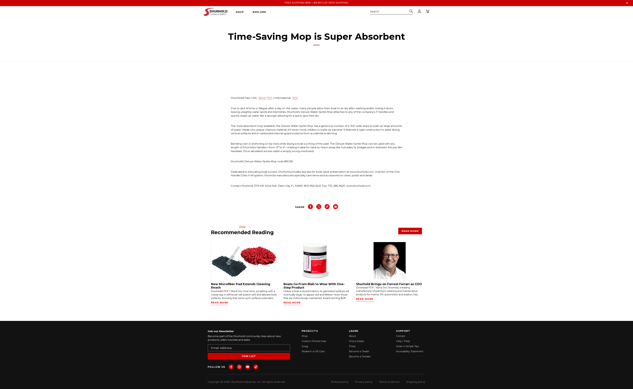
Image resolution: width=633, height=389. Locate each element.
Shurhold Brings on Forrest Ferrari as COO (389, 284)
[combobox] (391, 12)
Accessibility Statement (409, 351)
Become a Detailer (360, 356)
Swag (305, 346)
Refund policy (339, 381)
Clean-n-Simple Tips (407, 346)
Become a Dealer (359, 351)
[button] (241, 12)
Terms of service (389, 381)
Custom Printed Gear (314, 341)
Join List (249, 356)
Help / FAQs (403, 341)
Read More (410, 231)
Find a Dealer (356, 341)
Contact (400, 336)
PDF (269, 97)
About (352, 336)
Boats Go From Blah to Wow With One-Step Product (314, 286)
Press (352, 346)
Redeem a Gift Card (313, 351)
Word (261, 97)
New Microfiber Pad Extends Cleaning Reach (240, 286)
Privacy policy (363, 381)
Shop (305, 336)
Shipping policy (415, 381)
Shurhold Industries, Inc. (246, 381)
